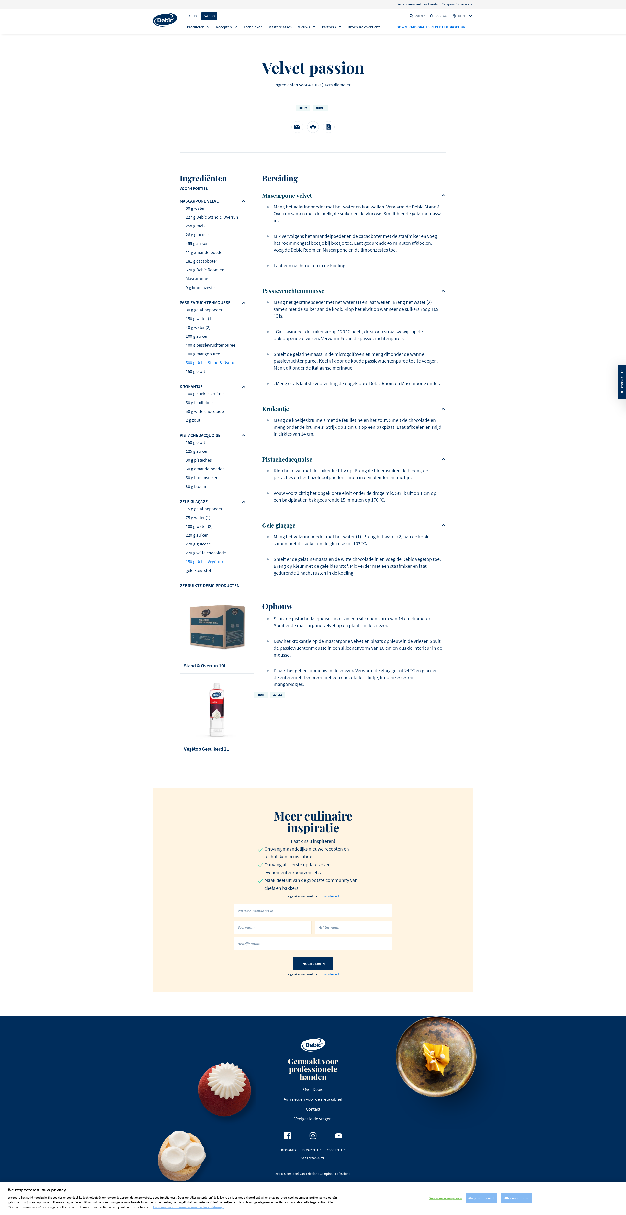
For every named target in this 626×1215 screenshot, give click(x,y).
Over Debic (313, 1089)
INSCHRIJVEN (313, 963)
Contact (442, 16)
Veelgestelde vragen (313, 1119)
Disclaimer (288, 1150)
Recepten (224, 26)
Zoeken (420, 16)
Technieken (253, 26)
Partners (329, 26)
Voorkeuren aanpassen (445, 1198)
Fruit (303, 108)
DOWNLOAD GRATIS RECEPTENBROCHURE (432, 26)
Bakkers (209, 16)
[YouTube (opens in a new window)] (339, 1136)
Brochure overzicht (364, 26)
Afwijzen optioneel (481, 1198)
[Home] (165, 19)
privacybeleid (329, 896)
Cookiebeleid (336, 1150)
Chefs (193, 16)
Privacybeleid (311, 1150)
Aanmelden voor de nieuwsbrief (313, 1099)
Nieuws (304, 26)
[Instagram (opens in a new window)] (313, 1136)
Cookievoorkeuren (313, 1158)
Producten (195, 26)
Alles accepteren (516, 1198)
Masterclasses (280, 26)
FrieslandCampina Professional (450, 4)
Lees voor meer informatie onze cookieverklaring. (188, 1207)
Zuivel (320, 108)
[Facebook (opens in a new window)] (287, 1136)
